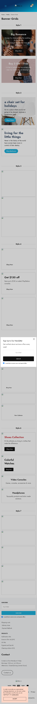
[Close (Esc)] (34, 340)
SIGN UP (18, 359)
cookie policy (15, 695)
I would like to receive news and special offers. (16, 363)
